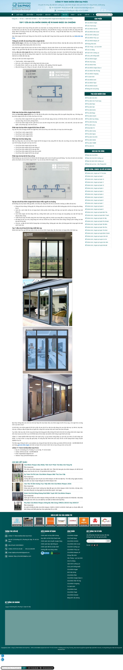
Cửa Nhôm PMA (91, 65)
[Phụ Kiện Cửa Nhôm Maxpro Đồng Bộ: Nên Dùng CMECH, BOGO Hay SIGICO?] (17, 506)
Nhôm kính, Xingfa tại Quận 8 (95, 206)
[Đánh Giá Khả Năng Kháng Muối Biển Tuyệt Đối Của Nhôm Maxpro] (17, 496)
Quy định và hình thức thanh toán (50, 538)
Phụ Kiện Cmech (91, 116)
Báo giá (47, 15)
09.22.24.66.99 (66, 8)
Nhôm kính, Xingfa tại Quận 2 (95, 188)
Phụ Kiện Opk (91, 107)
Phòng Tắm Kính (91, 44)
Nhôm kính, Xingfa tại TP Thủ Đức (96, 173)
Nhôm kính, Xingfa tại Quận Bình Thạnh (98, 215)
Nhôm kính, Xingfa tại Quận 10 (95, 179)
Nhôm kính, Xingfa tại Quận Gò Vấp (97, 218)
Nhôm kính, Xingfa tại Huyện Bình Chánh (98, 233)
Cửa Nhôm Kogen (92, 59)
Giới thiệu (19, 15)
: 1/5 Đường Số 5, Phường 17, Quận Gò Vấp (18, 606)
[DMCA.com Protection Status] (55, 553)
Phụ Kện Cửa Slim (92, 98)
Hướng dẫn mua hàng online (49, 549)
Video (72, 15)
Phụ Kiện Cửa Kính (92, 137)
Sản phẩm (29, 15)
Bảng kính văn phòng (93, 89)
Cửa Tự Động (91, 50)
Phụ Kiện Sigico (91, 134)
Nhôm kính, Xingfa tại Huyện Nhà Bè (97, 245)
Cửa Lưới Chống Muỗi (93, 56)
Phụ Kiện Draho (91, 110)
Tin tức (64, 15)
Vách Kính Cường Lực (93, 53)
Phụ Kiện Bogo (91, 113)
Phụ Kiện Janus (91, 125)
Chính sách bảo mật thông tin (49, 544)
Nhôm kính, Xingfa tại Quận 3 (95, 191)
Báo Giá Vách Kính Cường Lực (95, 161)
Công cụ (56, 15)
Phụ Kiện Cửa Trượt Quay (94, 101)
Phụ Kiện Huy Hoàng (92, 119)
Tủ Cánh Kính (90, 77)
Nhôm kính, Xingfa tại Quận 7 (95, 203)
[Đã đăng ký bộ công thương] (45, 553)
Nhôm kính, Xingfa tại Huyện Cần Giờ (97, 236)
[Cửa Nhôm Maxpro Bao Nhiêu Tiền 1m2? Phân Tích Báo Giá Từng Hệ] (17, 468)
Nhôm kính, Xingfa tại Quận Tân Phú (97, 227)
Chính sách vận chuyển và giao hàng (51, 541)
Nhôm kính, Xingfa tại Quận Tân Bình (97, 224)
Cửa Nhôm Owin (91, 80)
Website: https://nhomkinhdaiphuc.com (19, 556)
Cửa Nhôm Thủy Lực (93, 38)
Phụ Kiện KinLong (92, 122)
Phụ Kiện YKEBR (91, 143)
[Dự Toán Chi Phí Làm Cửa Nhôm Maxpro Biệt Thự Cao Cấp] (17, 477)
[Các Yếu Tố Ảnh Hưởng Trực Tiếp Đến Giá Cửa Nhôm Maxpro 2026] (17, 487)
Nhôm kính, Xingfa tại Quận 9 (95, 209)
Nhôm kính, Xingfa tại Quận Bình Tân (97, 212)
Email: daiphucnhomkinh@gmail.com (18, 552)
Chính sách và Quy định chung (50, 535)
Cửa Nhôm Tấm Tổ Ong (93, 71)
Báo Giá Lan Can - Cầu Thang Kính (96, 164)
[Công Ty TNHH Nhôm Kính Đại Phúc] (21, 6)
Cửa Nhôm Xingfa (92, 23)
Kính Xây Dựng (91, 62)
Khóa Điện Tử (91, 128)
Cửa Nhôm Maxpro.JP (93, 41)
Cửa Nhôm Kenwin (92, 86)
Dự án (79, 15)
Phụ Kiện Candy (91, 131)
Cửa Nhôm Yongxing (92, 74)
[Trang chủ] (12, 15)
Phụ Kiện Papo (91, 104)
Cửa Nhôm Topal (91, 83)
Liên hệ (87, 15)
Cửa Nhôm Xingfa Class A (94, 68)
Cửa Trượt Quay (91, 26)
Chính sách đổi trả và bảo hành (50, 547)
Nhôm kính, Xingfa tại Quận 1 (95, 176)
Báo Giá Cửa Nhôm (92, 155)
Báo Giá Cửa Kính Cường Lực (95, 158)
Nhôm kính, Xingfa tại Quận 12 (95, 185)
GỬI (108, 541)
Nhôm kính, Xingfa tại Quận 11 (95, 182)
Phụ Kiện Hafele (91, 140)
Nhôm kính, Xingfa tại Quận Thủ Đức (97, 230)
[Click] (13, 521)
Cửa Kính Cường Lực (93, 35)
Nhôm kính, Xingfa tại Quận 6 (95, 200)
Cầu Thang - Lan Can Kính (94, 47)
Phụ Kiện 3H (90, 146)
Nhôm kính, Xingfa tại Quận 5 (95, 197)
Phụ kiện (39, 15)
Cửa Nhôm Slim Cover (93, 32)
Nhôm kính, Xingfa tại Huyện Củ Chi (97, 239)
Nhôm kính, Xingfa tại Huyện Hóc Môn (97, 242)
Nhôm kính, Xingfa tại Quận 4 (95, 194)
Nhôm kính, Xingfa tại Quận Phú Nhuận (98, 221)
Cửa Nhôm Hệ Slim (92, 29)
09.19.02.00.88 (56, 8)
